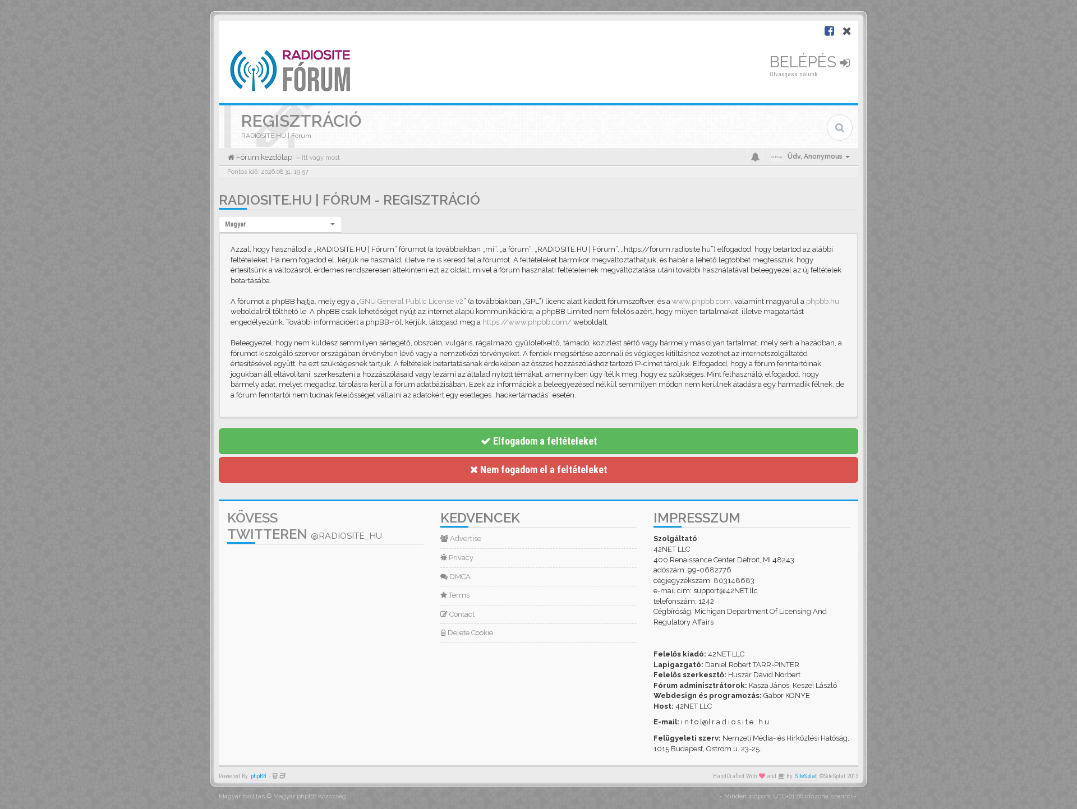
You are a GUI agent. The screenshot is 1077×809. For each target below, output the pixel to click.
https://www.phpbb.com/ (527, 322)
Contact (461, 614)
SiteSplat (806, 776)
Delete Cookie (469, 632)
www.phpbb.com (701, 301)
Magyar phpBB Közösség (309, 796)
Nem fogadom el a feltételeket (542, 469)
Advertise (464, 538)
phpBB (258, 776)
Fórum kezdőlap (263, 157)
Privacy (460, 557)
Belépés (805, 62)
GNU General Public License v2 (411, 301)
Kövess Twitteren (304, 526)
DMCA (459, 576)
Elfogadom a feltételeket (544, 441)
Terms (458, 595)
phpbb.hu (822, 301)
